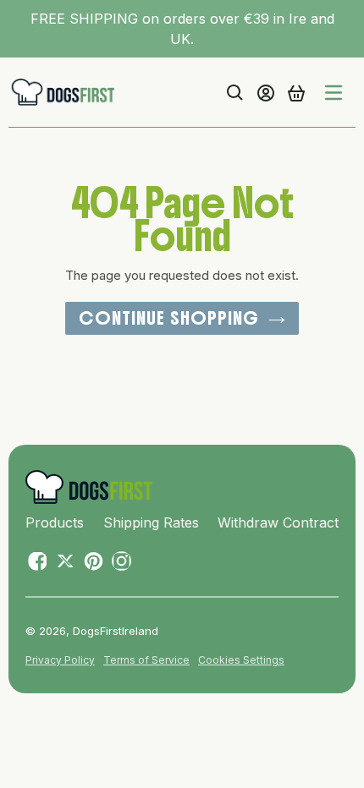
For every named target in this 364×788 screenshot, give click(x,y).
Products (54, 522)
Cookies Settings (241, 660)
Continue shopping (169, 318)
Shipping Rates (151, 522)
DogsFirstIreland (115, 631)
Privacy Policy (60, 660)
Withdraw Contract (278, 522)
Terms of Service (146, 660)
